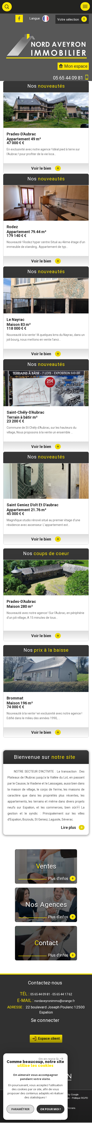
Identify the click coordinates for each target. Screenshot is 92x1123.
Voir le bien (45, 168)
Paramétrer (20, 1109)
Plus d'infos (61, 971)
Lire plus (72, 920)
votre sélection (68, 19)
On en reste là (49, 1059)
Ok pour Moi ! (50, 1109)
